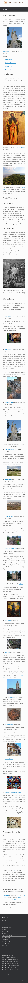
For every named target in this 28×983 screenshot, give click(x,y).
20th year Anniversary (7, 959)
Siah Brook (8, 620)
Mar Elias (7, 652)
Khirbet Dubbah (9, 449)
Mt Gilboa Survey (6, 937)
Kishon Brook (9, 516)
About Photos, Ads (6, 941)
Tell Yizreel (8, 349)
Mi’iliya (21, 584)
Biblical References (10, 63)
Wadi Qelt (18, 792)
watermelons (12, 697)
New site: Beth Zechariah (8, 972)
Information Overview (7, 923)
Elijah (14, 870)
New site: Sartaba (6, 967)
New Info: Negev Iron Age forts (9, 974)
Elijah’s (7, 316)
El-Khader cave (9, 724)
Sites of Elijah (9, 66)
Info (8, 51)
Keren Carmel (21, 148)
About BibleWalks (6, 944)
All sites (4, 929)
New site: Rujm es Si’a (7, 963)
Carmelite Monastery (11, 548)
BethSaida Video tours (7, 961)
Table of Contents (6, 946)
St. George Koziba (10, 792)
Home (4, 51)
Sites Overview (5, 921)
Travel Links (5, 939)
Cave (11, 316)
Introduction (8, 60)
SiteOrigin (21, 980)
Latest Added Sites (6, 927)
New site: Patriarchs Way (8, 970)
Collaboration (5, 955)
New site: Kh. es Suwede (8, 965)
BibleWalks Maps (6, 925)
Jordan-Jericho (9, 759)
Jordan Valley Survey (7, 935)
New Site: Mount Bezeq (7, 957)
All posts (4, 933)
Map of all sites (5, 931)
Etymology (8, 69)
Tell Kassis (8, 479)
